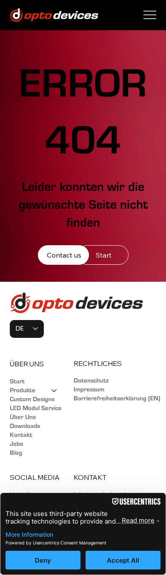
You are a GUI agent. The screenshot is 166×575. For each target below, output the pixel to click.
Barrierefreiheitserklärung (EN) (117, 398)
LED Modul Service (36, 408)
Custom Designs (32, 399)
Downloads (25, 426)
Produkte (22, 390)
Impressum (89, 389)
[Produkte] (54, 390)
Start (17, 381)
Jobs (16, 444)
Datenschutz (91, 380)
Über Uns (23, 417)
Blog (16, 452)
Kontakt (21, 435)
